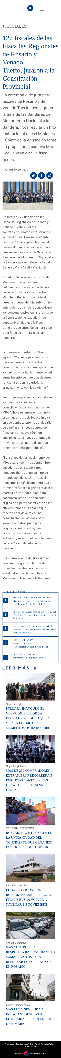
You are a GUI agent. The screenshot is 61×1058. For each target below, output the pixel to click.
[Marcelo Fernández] (17, 11)
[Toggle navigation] (42, 10)
